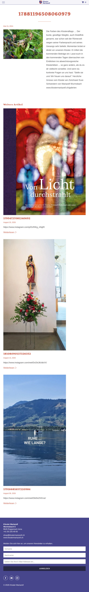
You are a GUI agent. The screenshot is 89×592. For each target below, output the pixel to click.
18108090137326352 (17, 353)
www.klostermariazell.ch (13, 538)
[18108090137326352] (44, 294)
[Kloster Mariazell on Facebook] (6, 578)
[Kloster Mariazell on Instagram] (17, 578)
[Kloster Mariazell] (44, 2)
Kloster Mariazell (17, 585)
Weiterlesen (9, 232)
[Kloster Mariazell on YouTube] (12, 578)
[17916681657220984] (44, 430)
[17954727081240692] (44, 161)
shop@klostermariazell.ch (14, 535)
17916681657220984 (16, 489)
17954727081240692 (16, 218)
